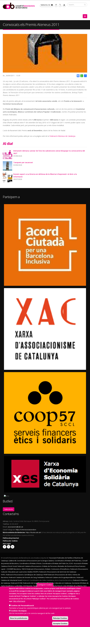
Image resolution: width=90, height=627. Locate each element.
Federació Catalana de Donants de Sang (23, 577)
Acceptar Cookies (60, 623)
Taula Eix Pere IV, (57, 586)
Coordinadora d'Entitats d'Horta (30, 563)
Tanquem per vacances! (23, 162)
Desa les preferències (18, 618)
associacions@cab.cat (15, 527)
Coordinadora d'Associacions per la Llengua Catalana (35, 561)
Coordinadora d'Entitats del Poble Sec (55, 563)
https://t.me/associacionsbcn (26, 530)
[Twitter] (8, 546)
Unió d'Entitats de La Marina (72, 586)
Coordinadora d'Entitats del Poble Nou (68, 561)
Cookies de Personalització (22, 605)
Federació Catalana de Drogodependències (60, 577)
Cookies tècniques (19, 611)
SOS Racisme (27, 586)
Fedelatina (41, 577)
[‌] (56, 5)
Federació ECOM (16, 583)
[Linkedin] (12, 546)
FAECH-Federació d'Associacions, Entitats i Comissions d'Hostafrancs (46, 569)
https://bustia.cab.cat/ (33, 532)
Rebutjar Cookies (60, 618)
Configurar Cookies (45, 585)
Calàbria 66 (12, 561)
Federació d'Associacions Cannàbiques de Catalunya (24, 575)
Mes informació (19, 601)
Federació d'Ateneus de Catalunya (62, 136)
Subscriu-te (46, 5)
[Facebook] (4, 546)
